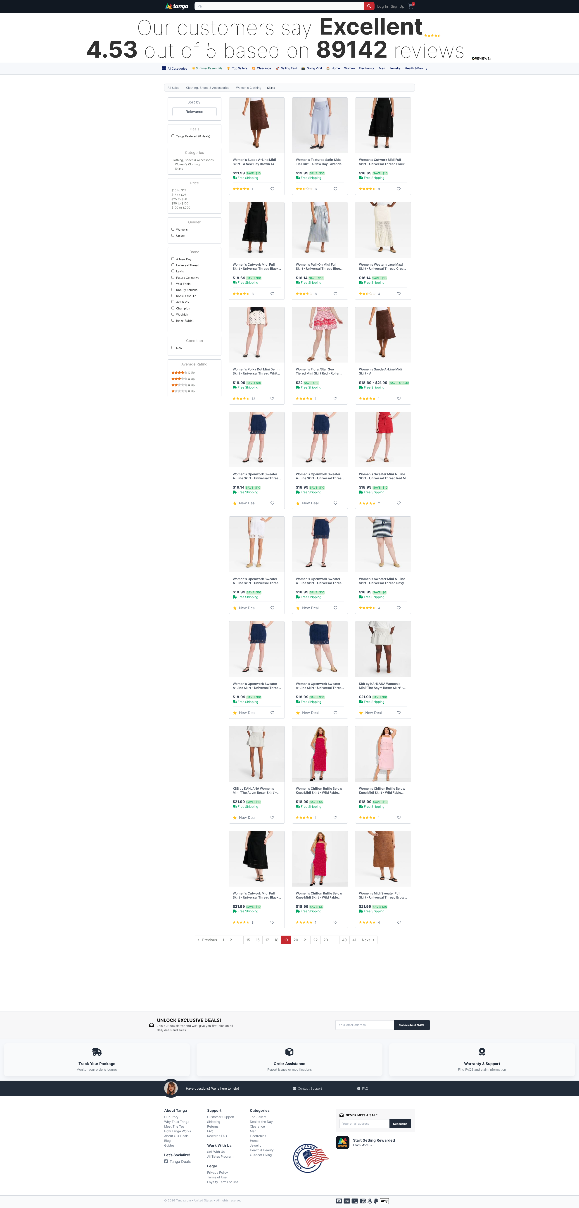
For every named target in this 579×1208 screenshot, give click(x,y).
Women (349, 68)
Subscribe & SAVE (412, 1025)
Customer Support (220, 1117)
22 (315, 940)
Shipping (213, 1122)
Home (333, 68)
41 (354, 940)
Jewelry (395, 68)
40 (344, 940)
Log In (382, 6)
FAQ (365, 1088)
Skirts (179, 168)
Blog (167, 1140)
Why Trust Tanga (176, 1122)
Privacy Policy (217, 1172)
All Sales (173, 87)
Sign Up (397, 6)
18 (276, 940)
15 (248, 940)
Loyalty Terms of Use (222, 1182)
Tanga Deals (180, 1161)
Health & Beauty (416, 68)
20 (296, 940)
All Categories (177, 68)
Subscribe (400, 1124)
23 (325, 940)
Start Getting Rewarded (374, 1140)
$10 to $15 (178, 190)
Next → (368, 940)
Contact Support (310, 1088)
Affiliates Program (220, 1156)
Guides (169, 1145)
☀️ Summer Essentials (207, 68)
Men (382, 68)
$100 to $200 (180, 207)
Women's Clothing (248, 87)
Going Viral (311, 68)
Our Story (171, 1117)
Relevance (194, 111)
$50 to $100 (179, 203)
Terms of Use (217, 1177)
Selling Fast (286, 68)
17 (267, 940)
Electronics (367, 68)
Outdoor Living (261, 1155)
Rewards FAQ (217, 1136)
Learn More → (362, 1145)
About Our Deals (176, 1136)
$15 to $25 (179, 195)
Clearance (261, 68)
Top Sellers (237, 68)
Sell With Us (216, 1152)
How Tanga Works (177, 1131)
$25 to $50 (179, 199)
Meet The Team (175, 1126)
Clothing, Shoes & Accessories (207, 87)
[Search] (369, 6)
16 (258, 940)
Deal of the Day (261, 1122)
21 (306, 940)
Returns (212, 1126)
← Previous (207, 940)
